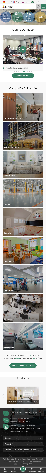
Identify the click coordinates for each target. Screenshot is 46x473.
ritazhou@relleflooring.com (33, 412)
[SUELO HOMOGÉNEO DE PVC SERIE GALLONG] (23, 395)
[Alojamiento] (23, 164)
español (9, 2)
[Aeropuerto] (23, 279)
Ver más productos (21, 365)
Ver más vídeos (21, 75)
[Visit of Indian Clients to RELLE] (23, 49)
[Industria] (23, 193)
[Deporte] (23, 222)
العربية (37, 2)
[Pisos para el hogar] (17, 17)
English (18, 2)
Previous (5, 53)
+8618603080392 (23, 419)
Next (41, 53)
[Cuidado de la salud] (23, 107)
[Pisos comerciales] (6, 17)
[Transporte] (23, 336)
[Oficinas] (23, 308)
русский (28, 2)
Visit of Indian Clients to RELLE (17, 68)
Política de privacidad (33, 461)
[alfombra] (40, 17)
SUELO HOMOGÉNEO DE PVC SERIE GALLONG (23, 401)
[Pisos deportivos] (28, 17)
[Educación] (23, 250)
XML (21, 461)
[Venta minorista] (23, 136)
